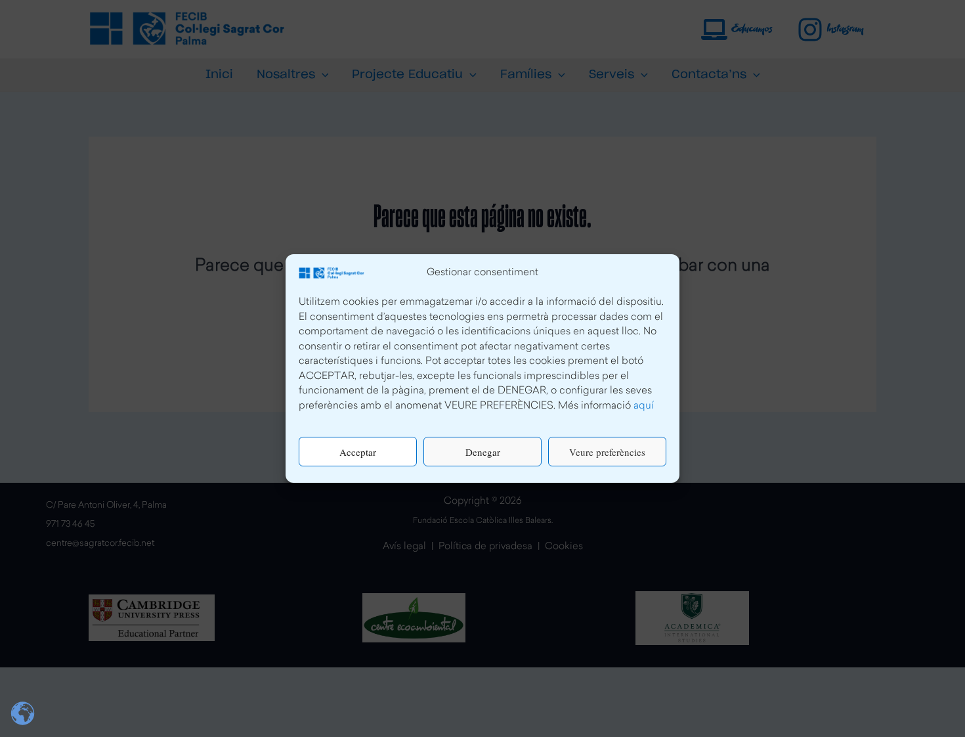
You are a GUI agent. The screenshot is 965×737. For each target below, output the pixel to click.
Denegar (482, 451)
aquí (643, 406)
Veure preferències (607, 451)
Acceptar (357, 451)
